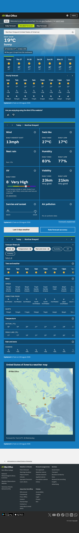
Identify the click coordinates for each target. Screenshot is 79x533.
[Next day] (12, 125)
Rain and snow (40, 249)
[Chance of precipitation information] (34, 151)
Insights (54, 482)
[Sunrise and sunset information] (34, 204)
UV (68, 249)
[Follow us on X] (49, 515)
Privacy (38, 499)
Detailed (26, 26)
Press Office (23, 497)
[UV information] (34, 170)
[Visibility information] (70, 170)
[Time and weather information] (72, 263)
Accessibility (39, 492)
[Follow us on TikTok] (62, 515)
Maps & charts (24, 474)
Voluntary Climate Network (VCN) (7, 488)
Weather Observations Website (8, 482)
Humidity (57, 249)
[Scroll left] (67, 76)
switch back (60, 21)
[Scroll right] (72, 76)
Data (53, 477)
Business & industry (58, 474)
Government (56, 470)
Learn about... (24, 482)
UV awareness (11, 196)
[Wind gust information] (34, 132)
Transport (55, 472)
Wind (8, 249)
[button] (36, 392)
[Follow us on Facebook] (58, 515)
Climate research (41, 474)
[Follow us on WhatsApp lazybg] (75, 515)
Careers (22, 499)
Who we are (23, 492)
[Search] (72, 32)
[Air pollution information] (70, 204)
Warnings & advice (25, 472)
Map (42, 26)
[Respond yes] (8, 115)
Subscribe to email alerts (25, 507)
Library (38, 482)
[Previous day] (7, 125)
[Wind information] (72, 278)
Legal (37, 497)
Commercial (23, 494)
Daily (10, 26)
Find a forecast (24, 470)
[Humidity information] (70, 151)
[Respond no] (13, 115)
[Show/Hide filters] (73, 245)
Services (54, 467)
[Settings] (67, 15)
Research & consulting (59, 479)
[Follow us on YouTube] (54, 515)
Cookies (38, 494)
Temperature (22, 249)
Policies (38, 489)
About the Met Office (26, 489)
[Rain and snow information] (72, 341)
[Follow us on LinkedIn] (71, 515)
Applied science (40, 477)
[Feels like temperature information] (70, 132)
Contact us (23, 504)
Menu (74, 15)
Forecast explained (67, 221)
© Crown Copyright (72, 521)
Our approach (40, 470)
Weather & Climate (26, 467)
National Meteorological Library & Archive (8, 476)
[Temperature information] (72, 318)
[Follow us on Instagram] (67, 515)
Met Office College (7, 470)
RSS (37, 501)
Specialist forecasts (26, 479)
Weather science (41, 472)
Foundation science (42, 479)
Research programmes (43, 467)
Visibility (10, 253)
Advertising (55, 484)
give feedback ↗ (47, 21)
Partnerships (24, 501)
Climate (22, 477)
